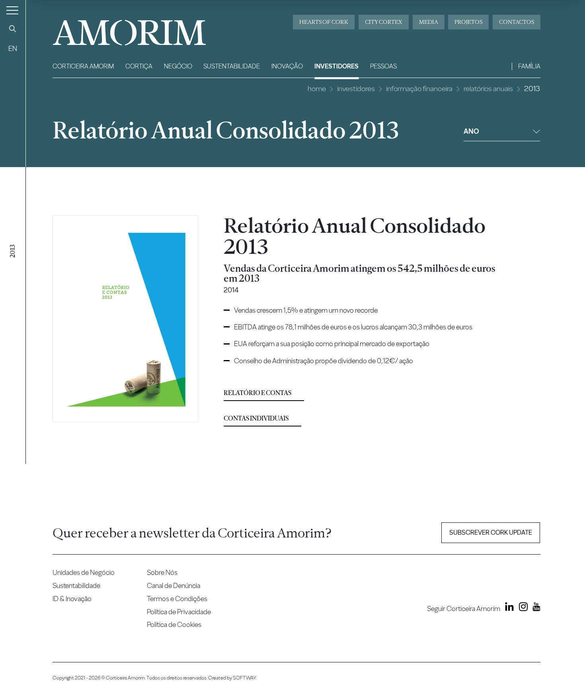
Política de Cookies (174, 624)
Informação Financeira (419, 88)
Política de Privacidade (179, 611)
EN (12, 48)
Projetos (468, 21)
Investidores (336, 66)
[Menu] (12, 10)
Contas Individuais (256, 418)
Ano (471, 131)
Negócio (178, 66)
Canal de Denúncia (173, 585)
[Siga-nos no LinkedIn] (507, 608)
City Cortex (383, 21)
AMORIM (116, 30)
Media (428, 21)
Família (529, 66)
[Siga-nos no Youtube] (534, 608)
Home (317, 88)
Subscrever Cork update (490, 532)
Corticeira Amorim (83, 66)
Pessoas (383, 66)
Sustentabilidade (231, 66)
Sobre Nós (162, 572)
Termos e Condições (177, 598)
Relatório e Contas (257, 393)
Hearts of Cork (323, 21)
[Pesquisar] (12, 28)
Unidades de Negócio (84, 572)
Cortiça (138, 66)
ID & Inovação (72, 598)
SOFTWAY (244, 678)
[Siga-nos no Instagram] (521, 608)
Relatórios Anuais (488, 88)
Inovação (287, 66)
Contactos (516, 21)
